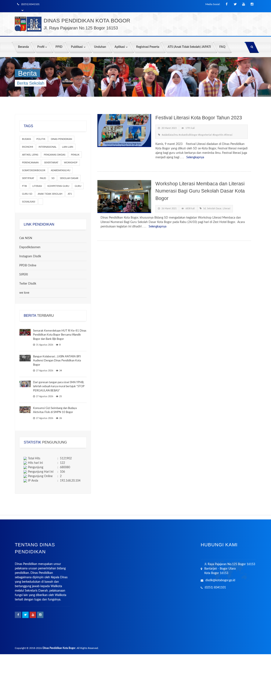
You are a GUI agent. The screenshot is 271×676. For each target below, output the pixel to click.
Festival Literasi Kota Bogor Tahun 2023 (198, 117)
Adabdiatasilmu (60, 170)
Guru (78, 186)
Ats (70, 194)
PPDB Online (27, 265)
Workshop (70, 162)
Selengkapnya (195, 157)
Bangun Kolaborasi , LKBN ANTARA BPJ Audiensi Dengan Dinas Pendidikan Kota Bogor (57, 360)
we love (24, 292)
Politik (40, 139)
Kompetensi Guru (58, 186)
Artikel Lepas (30, 155)
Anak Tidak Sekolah (50, 194)
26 (60, 418)
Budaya (26, 139)
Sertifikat (28, 178)
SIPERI (23, 274)
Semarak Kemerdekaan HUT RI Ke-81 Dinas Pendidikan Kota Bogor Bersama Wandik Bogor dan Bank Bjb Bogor (59, 334)
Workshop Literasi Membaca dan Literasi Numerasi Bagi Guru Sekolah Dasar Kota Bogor (200, 191)
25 (60, 396)
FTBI (24, 186)
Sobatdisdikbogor (33, 170)
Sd (52, 178)
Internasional (48, 147)
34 (60, 370)
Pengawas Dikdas (54, 155)
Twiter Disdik (27, 283)
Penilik (75, 155)
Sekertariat (51, 162)
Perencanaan (30, 162)
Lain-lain (67, 147)
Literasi (37, 186)
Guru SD (27, 194)
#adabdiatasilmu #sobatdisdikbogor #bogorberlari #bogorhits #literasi (197, 135)
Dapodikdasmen (29, 247)
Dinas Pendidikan (61, 139)
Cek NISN (25, 238)
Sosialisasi (28, 202)
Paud (43, 178)
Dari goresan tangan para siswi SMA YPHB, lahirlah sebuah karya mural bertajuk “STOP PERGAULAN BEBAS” (58, 386)
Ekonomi (27, 147)
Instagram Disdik (30, 256)
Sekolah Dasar (69, 178)
